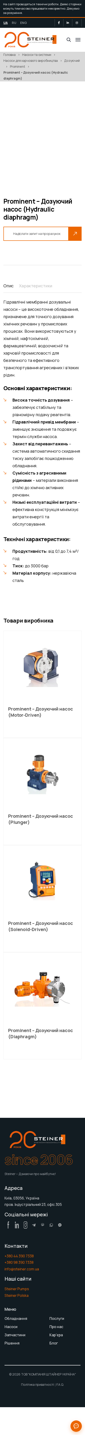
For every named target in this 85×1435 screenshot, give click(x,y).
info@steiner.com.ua (22, 1269)
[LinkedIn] (68, 22)
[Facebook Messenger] (59, 1225)
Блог (53, 1343)
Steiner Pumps (17, 1288)
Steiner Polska (17, 1295)
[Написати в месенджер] (76, 1426)
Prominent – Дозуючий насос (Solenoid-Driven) (40, 926)
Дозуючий (72, 60)
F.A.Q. (60, 1384)
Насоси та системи (36, 54)
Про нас (56, 1326)
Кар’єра (56, 1334)
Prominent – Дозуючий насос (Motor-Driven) (40, 712)
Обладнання (16, 1318)
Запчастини (15, 1334)
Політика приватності (37, 1384)
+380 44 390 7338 (19, 1256)
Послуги (56, 1318)
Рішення (12, 1343)
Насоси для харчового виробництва (30, 60)
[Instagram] (77, 22)
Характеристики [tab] (35, 285)
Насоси (11, 1326)
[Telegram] (34, 1225)
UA (5, 23)
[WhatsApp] (51, 1225)
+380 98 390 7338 (19, 1262)
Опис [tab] (8, 285)
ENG (23, 23)
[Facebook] (59, 22)
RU (14, 23)
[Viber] (42, 1225)
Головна (9, 54)
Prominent (17, 66)
